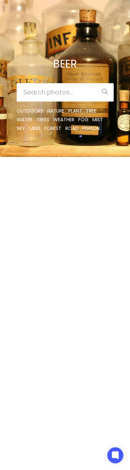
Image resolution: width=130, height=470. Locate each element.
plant (75, 111)
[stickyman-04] (21, 176)
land (34, 128)
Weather (63, 119)
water (24, 119)
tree (91, 111)
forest (52, 128)
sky (21, 128)
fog (83, 119)
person (91, 128)
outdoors (30, 111)
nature (55, 111)
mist (97, 119)
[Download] (21, 193)
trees (42, 119)
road (71, 128)
